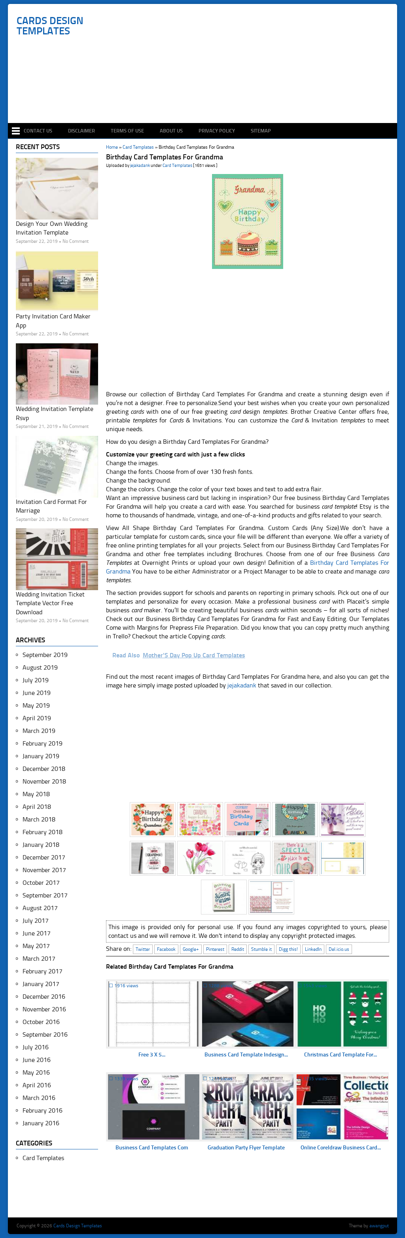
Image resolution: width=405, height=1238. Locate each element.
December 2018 (44, 768)
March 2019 (39, 730)
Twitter (143, 949)
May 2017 (36, 946)
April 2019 (37, 718)
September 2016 (45, 1034)
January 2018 (41, 844)
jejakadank (140, 165)
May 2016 (36, 1072)
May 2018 (36, 794)
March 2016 (39, 1098)
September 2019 (45, 655)
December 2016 (44, 996)
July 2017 (36, 920)
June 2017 (37, 933)
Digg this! (288, 949)
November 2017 (44, 870)
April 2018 (37, 806)
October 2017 (41, 882)
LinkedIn (313, 949)
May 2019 (36, 705)
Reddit (237, 949)
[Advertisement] (207, 99)
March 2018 (39, 819)
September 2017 (45, 895)
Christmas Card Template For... (340, 1054)
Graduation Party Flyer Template (246, 1147)
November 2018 (44, 781)
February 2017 (42, 971)
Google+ (191, 949)
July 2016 (36, 1047)
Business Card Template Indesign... (246, 1054)
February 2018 (42, 832)
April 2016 (37, 1085)
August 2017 (40, 908)
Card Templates (177, 165)
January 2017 (41, 984)
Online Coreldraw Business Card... (341, 1147)
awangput (379, 1226)
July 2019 (36, 680)
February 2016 (42, 1110)
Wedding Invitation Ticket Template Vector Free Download (50, 603)
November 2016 (44, 1009)
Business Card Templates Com (151, 1147)
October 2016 (41, 1022)
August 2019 (40, 667)
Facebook (166, 949)
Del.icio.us (339, 949)
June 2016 (37, 1060)
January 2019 (41, 756)
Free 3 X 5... (151, 1054)
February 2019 (42, 743)
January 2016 (41, 1123)
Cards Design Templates (50, 26)
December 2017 (44, 857)
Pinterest (215, 949)
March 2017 (39, 958)
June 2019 (37, 693)
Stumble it (261, 949)
